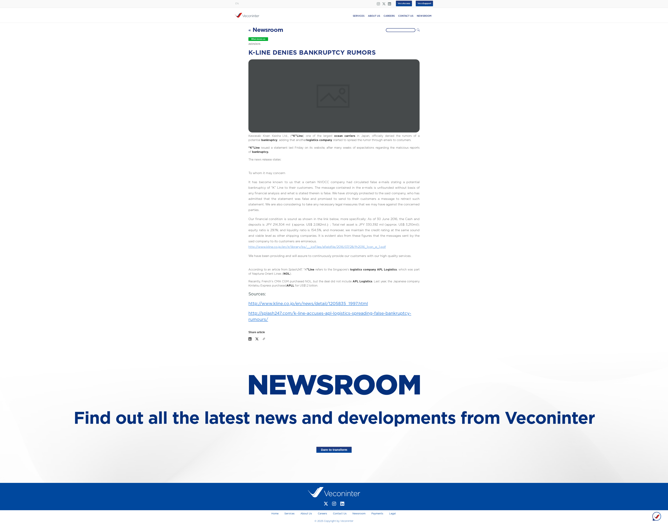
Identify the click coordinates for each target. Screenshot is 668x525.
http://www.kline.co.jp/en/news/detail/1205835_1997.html (308, 304)
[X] (257, 339)
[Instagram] (334, 504)
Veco (424, 3)
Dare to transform (334, 450)
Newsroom (358, 513)
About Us (306, 513)
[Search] (418, 30)
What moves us (258, 39)
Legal (392, 513)
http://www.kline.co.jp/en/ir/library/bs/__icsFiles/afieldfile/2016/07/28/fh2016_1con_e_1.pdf (317, 247)
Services (289, 513)
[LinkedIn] (250, 339)
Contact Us (340, 513)
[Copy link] (263, 339)
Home (275, 513)
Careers (322, 513)
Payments (377, 513)
